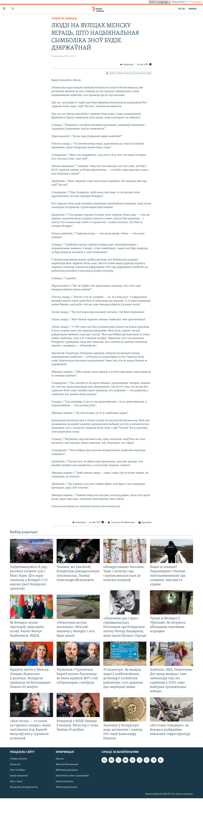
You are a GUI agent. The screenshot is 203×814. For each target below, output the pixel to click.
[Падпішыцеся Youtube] (125, 760)
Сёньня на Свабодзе (64, 18)
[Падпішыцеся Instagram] (146, 760)
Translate (196, 2)
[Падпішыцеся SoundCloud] (139, 760)
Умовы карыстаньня (66, 787)
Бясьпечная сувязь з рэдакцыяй (72, 776)
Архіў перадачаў (19, 776)
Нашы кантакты (64, 781)
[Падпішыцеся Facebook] (111, 760)
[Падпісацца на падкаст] (132, 760)
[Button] (127, 65)
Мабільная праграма (67, 770)
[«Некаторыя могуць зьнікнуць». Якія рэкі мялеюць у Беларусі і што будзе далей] (78, 607)
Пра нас (60, 759)
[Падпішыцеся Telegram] (153, 760)
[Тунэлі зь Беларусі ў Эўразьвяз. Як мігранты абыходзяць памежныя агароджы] (171, 602)
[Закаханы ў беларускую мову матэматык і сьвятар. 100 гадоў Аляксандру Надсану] (124, 709)
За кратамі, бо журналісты (24, 787)
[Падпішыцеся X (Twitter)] (118, 760)
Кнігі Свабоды (17, 770)
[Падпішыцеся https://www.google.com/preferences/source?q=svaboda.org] (104, 760)
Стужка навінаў (18, 759)
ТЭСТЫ (181, 9)
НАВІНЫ (192, 9)
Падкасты (15, 764)
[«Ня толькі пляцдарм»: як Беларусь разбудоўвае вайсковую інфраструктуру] (171, 709)
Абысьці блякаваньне (67, 764)
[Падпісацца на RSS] (160, 760)
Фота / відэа (16, 781)
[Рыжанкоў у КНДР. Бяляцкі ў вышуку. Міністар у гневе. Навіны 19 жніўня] (78, 705)
